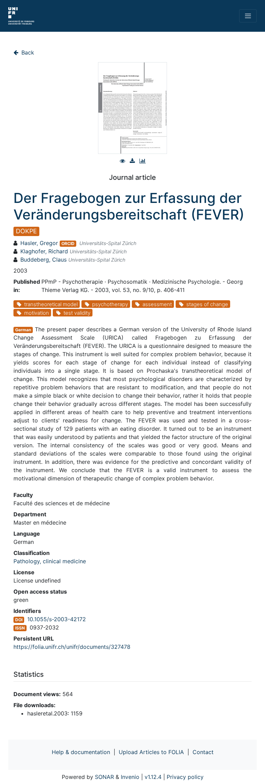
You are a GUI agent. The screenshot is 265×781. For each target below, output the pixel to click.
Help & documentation (81, 752)
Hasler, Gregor (39, 243)
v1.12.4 (153, 776)
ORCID (68, 243)
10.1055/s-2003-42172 (56, 619)
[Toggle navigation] (248, 15)
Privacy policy (185, 776)
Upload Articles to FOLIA (151, 752)
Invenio (130, 776)
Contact (203, 752)
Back (27, 52)
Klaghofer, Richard (44, 251)
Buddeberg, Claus (43, 259)
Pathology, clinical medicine (49, 561)
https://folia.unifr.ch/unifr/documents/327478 (71, 646)
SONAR (104, 776)
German (23, 329)
